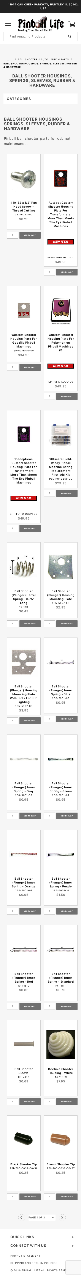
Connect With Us (28, 1245)
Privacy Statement (25, 1255)
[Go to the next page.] (62, 1217)
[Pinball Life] (40, 23)
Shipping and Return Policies (33, 1263)
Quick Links (22, 1237)
